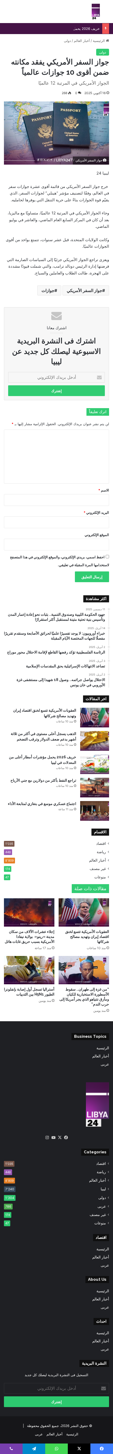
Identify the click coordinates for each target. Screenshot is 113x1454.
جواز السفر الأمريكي (84, 290)
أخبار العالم (82, 41)
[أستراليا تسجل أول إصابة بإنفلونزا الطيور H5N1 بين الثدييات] (29, 970)
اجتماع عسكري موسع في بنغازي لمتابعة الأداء (42, 804)
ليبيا (103, 1189)
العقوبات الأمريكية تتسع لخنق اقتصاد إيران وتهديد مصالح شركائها (87, 936)
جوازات (48, 290)
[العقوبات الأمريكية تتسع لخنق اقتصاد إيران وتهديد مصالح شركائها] (94, 717)
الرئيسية (99, 41)
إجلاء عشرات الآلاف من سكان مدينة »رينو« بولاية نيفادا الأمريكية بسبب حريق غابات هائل (29, 936)
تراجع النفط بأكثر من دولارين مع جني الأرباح (43, 780)
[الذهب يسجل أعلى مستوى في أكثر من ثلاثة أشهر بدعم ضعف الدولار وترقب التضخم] (94, 741)
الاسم (103, 490)
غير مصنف (98, 869)
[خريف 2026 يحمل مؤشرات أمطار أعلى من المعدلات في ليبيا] (94, 764)
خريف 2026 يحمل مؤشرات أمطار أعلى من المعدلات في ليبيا (55, 28)
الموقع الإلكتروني (97, 535)
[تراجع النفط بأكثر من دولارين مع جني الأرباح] (94, 787)
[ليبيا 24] (96, 11)
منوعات (100, 877)
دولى (67, 41)
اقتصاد (101, 843)
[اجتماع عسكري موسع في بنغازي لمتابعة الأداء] (94, 811)
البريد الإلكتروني (96, 512)
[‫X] (59, 1137)
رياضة (101, 852)
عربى (105, 1064)
